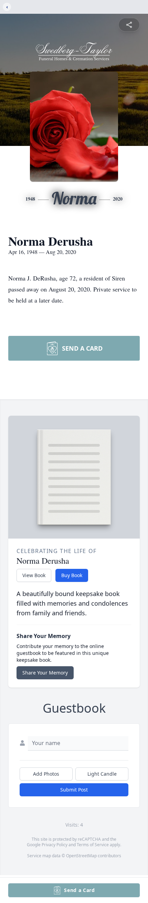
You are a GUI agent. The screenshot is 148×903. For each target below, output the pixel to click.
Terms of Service (93, 845)
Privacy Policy (54, 845)
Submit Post (74, 789)
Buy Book (71, 575)
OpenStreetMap (81, 856)
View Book (33, 575)
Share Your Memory (45, 672)
